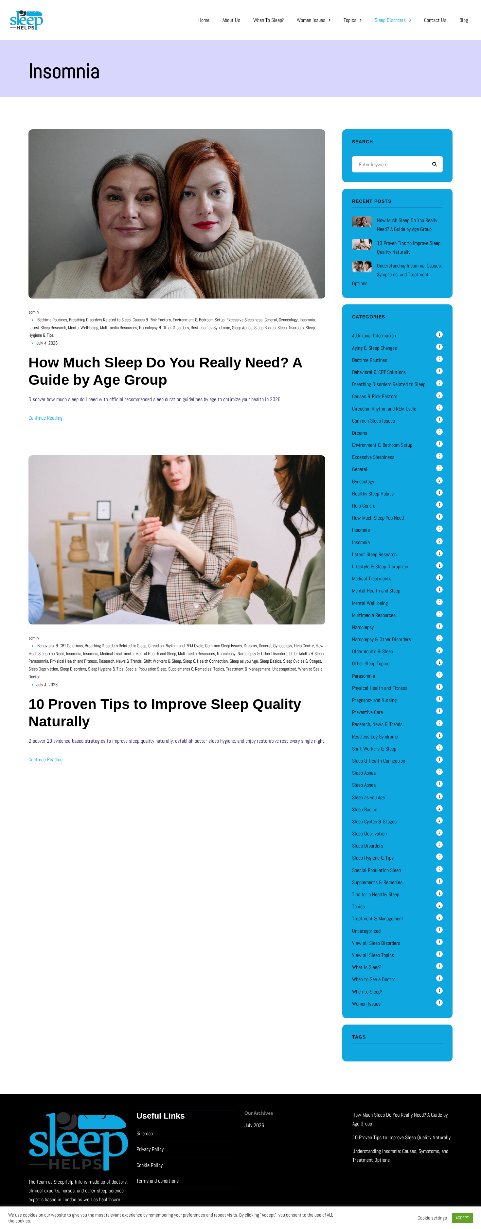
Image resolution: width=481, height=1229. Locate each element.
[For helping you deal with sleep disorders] (93, 20)
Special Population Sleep (145, 669)
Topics (350, 20)
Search (434, 164)
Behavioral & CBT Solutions (60, 646)
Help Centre (304, 646)
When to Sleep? (268, 20)
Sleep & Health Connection (205, 661)
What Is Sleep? (366, 967)
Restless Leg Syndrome (210, 328)
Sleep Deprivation (43, 669)
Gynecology (288, 320)
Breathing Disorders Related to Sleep (100, 320)
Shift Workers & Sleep (162, 661)
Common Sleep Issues (223, 646)
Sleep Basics (265, 328)
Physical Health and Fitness (73, 661)
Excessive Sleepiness (244, 320)
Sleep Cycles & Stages (302, 661)
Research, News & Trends (120, 661)
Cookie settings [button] (432, 1218)
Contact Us (435, 20)
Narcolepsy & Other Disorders (164, 328)
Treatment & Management (248, 669)
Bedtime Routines (52, 320)
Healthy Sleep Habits (373, 493)
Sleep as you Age (244, 661)
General (270, 320)
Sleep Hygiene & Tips (105, 669)
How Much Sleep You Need (378, 517)
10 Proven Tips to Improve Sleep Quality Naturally (401, 1137)
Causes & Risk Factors (152, 320)
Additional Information (374, 335)
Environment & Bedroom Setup (198, 320)
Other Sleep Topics (370, 663)
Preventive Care (367, 712)
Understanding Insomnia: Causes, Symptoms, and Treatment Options (397, 274)
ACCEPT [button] (462, 1218)
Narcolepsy (226, 653)
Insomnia (307, 320)
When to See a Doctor (373, 979)
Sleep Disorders (390, 20)
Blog (463, 20)
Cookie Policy (149, 1165)
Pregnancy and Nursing (374, 700)
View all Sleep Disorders (376, 943)
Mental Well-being (83, 328)
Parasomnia (38, 661)
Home (203, 20)
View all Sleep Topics (373, 955)
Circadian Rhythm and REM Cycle (175, 646)
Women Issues (311, 20)
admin (33, 312)
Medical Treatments (117, 653)
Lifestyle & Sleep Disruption (380, 566)
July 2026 (254, 1125)
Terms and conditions (157, 1180)
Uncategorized (284, 669)
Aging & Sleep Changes (374, 348)
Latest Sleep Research (47, 328)
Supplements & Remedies (189, 669)
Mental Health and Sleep (155, 653)
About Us (231, 20)
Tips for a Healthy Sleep (375, 894)
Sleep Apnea (242, 328)
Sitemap (144, 1133)
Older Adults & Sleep (306, 653)
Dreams (250, 646)
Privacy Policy (150, 1149)
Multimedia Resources (118, 328)
